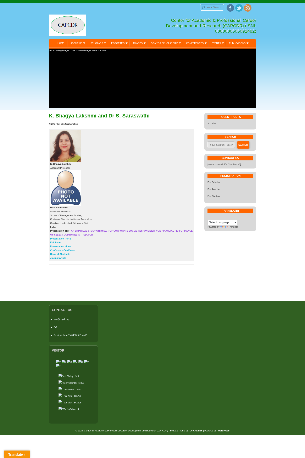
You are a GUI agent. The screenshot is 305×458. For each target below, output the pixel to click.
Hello (213, 123)
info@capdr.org (61, 319)
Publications (237, 43)
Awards (138, 43)
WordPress (223, 430)
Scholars (96, 43)
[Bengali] (212, 217)
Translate (233, 227)
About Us (76, 43)
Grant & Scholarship (164, 43)
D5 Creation (196, 430)
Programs (117, 43)
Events (216, 43)
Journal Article (58, 258)
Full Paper (55, 242)
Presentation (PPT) (60, 238)
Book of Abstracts (60, 254)
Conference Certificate (62, 250)
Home (60, 43)
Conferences (195, 43)
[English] (216, 217)
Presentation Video (60, 246)
